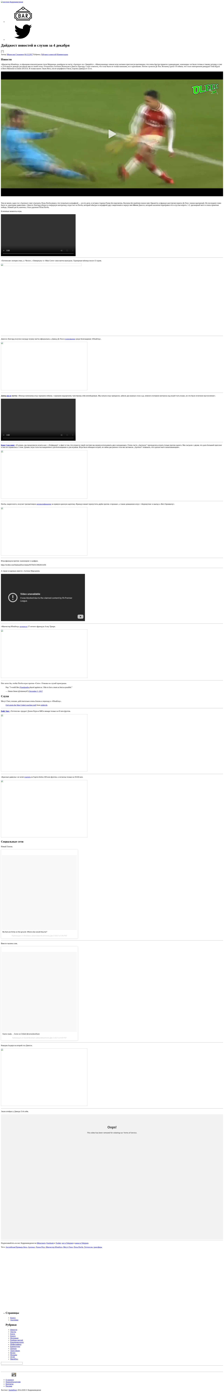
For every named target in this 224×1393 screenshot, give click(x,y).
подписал (23, 626)
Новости (13, 1330)
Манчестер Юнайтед (54, 1247)
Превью (13, 1349)
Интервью (14, 1338)
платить (27, 777)
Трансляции (15, 1351)
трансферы (97, 1247)
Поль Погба (78, 1247)
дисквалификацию (43, 504)
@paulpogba (24, 687)
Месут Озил (68, 1247)
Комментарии (62, 54)
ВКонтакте (41, 1243)
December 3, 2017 (36, 691)
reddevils (44, 705)
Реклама (9, 1386)
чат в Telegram (67, 1243)
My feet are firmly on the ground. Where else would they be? (24, 932)
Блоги (12, 1334)
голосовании (70, 339)
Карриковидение (17, 1342)
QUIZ (12, 1357)
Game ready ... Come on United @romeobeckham (21, 1034)
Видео (12, 1353)
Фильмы (13, 1355)
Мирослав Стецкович (15, 54)
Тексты (13, 1332)
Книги (13, 1336)
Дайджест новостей (49, 54)
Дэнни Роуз (40, 1247)
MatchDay (14, 1359)
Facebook (50, 1243)
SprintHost (13, 1390)
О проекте (10, 1380)
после (9, 396)
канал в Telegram (81, 1243)
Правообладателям (13, 1382)
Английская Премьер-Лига (16, 1247)
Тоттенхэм (88, 1247)
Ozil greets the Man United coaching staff (21, 705)
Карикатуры (15, 1346)
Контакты (9, 1384)
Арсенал (31, 1247)
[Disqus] (112, 1277)
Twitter (58, 1243)
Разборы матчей (16, 1340)
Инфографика (15, 1344)
